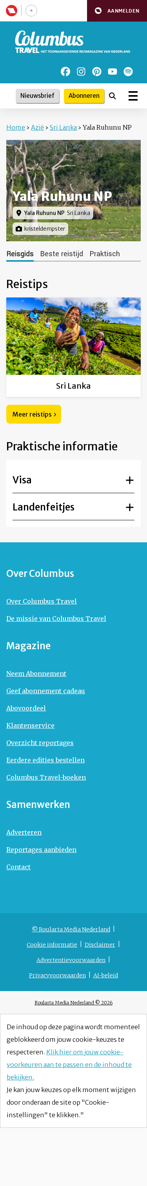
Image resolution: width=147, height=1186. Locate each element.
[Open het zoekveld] (112, 96)
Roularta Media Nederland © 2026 (73, 1003)
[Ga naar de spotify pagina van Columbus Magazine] (128, 71)
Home (15, 127)
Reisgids (20, 254)
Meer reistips (32, 414)
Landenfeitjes (43, 507)
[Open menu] (133, 96)
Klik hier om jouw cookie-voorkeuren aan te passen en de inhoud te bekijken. (69, 1064)
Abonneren (84, 95)
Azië (37, 127)
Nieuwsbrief (37, 95)
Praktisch (104, 254)
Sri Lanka (63, 127)
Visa (22, 480)
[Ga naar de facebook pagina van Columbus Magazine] (65, 71)
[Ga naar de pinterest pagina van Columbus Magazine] (97, 71)
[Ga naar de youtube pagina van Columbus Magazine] (112, 71)
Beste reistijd (61, 254)
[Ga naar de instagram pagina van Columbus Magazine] (81, 71)
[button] (117, 11)
